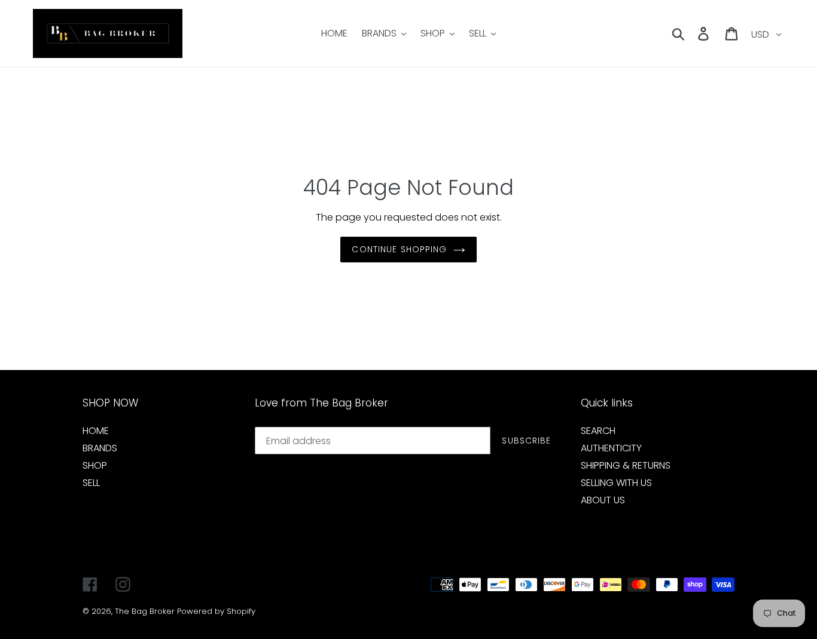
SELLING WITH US (616, 483)
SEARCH (598, 431)
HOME (96, 431)
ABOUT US (603, 500)
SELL (91, 483)
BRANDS (100, 448)
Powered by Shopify (216, 611)
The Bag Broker (145, 611)
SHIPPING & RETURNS (625, 465)
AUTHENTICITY (611, 448)
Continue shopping (399, 249)
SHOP (95, 465)
